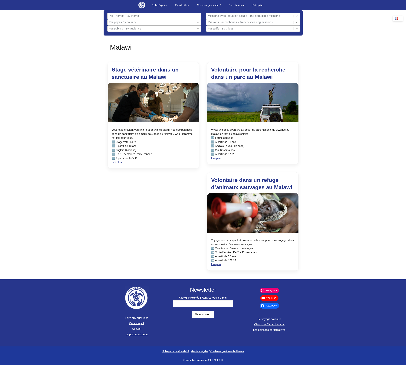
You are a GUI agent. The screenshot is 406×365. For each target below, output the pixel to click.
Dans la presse (237, 5)
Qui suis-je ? (136, 323)
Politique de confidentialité (175, 351)
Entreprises (258, 5)
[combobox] (151, 16)
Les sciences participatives (269, 329)
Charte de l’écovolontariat (269, 324)
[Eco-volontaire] (142, 5)
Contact (136, 328)
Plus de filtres (182, 5)
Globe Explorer (159, 5)
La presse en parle (137, 334)
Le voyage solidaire (269, 319)
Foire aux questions (136, 317)
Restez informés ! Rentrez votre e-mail (203, 297)
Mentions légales (199, 351)
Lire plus (117, 162)
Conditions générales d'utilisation (227, 351)
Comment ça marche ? (209, 5)
